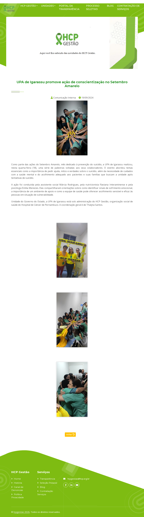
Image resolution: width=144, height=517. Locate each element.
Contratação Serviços (45, 493)
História (18, 483)
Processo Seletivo (92, 7)
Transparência (47, 478)
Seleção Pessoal (48, 483)
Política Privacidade (17, 496)
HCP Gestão (28, 5)
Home (17, 478)
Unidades (47, 5)
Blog (110, 5)
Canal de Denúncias (17, 489)
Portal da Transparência (69, 7)
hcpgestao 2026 (22, 512)
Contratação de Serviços (128, 7)
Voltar (69, 434)
